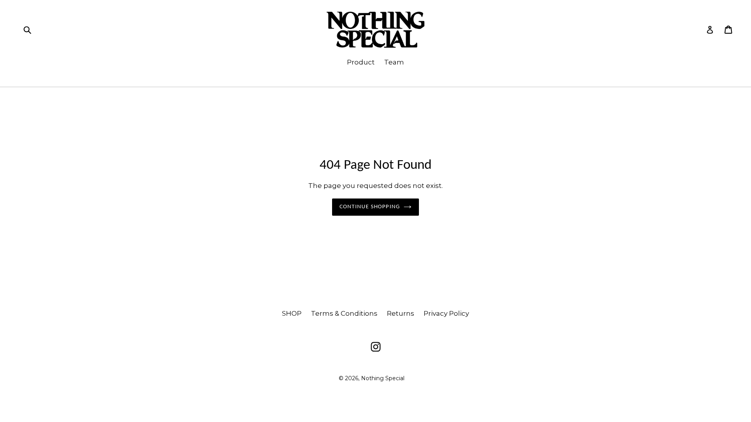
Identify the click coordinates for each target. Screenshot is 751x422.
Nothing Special (382, 378)
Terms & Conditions (344, 313)
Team (394, 62)
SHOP (292, 313)
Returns (400, 313)
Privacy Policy (446, 313)
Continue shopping (370, 207)
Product (361, 62)
